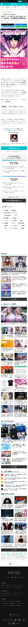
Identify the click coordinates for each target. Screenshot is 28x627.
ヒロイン (14, 223)
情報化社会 (8, 593)
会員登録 (20, 1)
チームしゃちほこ (14, 228)
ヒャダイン (6, 220)
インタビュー (8, 587)
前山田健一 (6, 218)
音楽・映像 (3, 595)
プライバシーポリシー (20, 603)
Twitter (6, 577)
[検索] (26, 4)
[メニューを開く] (2, 4)
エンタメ (18, 595)
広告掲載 (18, 601)
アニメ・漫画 (14, 593)
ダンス (15, 215)
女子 (5, 228)
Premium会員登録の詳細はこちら (14, 200)
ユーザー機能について (5, 603)
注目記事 (7, 585)
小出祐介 (15, 220)
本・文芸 (6, 9)
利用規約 (13, 603)
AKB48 (6, 225)
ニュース (10, 9)
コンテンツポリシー (6, 554)
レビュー (3, 587)
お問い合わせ (12, 601)
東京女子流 (21, 223)
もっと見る (14, 299)
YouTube (12, 577)
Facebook (9, 577)
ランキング (12, 585)
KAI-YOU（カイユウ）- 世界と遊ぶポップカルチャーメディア (14, 4)
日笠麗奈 (14, 210)
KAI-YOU (2, 9)
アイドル (16, 212)
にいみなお (3, 22)
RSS (22, 577)
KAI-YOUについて (4, 601)
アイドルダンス (14, 225)
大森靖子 (6, 223)
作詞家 (23, 225)
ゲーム (8, 595)
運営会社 (12, 605)
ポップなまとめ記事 (16, 587)
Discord (15, 577)
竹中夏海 (6, 210)
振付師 (22, 228)
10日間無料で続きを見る (14, 148)
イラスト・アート (21, 593)
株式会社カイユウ (10, 553)
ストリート (12, 595)
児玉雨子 (15, 218)
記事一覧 (3, 585)
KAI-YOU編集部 (19, 553)
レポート (21, 585)
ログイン (24, 1)
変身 (21, 220)
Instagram (19, 577)
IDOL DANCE (7, 212)
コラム (17, 585)
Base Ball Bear (7, 215)
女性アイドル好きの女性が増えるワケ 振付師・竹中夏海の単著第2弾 (14, 17)
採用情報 (18, 605)
